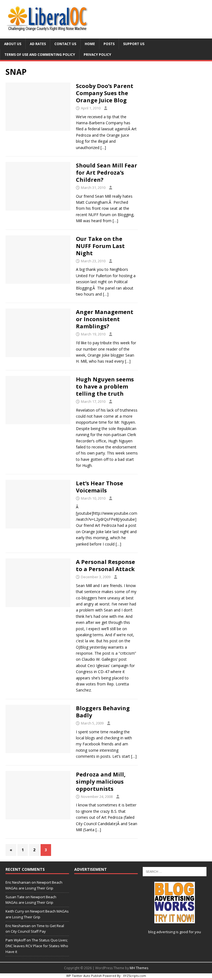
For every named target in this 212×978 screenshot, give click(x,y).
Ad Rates (38, 44)
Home (90, 44)
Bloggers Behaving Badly (103, 711)
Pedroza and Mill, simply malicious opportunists (101, 781)
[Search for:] (174, 871)
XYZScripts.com (134, 976)
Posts (109, 44)
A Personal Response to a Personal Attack (105, 565)
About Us (12, 44)
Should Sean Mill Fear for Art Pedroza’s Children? (106, 172)
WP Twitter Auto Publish (84, 976)
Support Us (133, 44)
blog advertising (161, 931)
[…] (103, 147)
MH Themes (139, 968)
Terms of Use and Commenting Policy (39, 54)
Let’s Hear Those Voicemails (99, 487)
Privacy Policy (97, 54)
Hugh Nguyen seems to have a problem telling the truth (105, 386)
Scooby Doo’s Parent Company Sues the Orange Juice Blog (104, 93)
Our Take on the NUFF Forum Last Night (100, 246)
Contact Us (65, 44)
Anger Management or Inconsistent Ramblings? (104, 319)
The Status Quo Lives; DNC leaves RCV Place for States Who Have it (37, 946)
